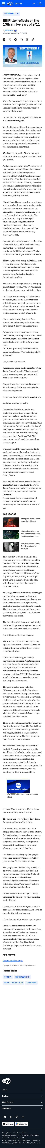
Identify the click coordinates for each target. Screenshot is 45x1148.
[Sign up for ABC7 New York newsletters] (22, 1117)
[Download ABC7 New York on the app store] (8, 1124)
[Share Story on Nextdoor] (21, 39)
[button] (3, 3)
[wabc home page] (6, 1081)
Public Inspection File (9, 1140)
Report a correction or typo (13, 961)
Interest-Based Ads (19, 1138)
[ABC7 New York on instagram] (16, 1117)
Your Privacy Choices (20, 1133)
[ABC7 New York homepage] (9, 4)
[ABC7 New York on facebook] (4, 1117)
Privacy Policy (6, 1133)
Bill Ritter (9, 30)
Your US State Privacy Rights (29, 1135)
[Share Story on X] (10, 39)
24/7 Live (18, 3)
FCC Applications (24, 1140)
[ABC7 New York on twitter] (10, 1117)
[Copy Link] (33, 39)
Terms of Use (6, 1138)
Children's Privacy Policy (10, 1135)
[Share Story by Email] (27, 39)
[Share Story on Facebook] (4, 39)
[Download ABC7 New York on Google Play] (21, 1124)
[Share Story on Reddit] (16, 39)
